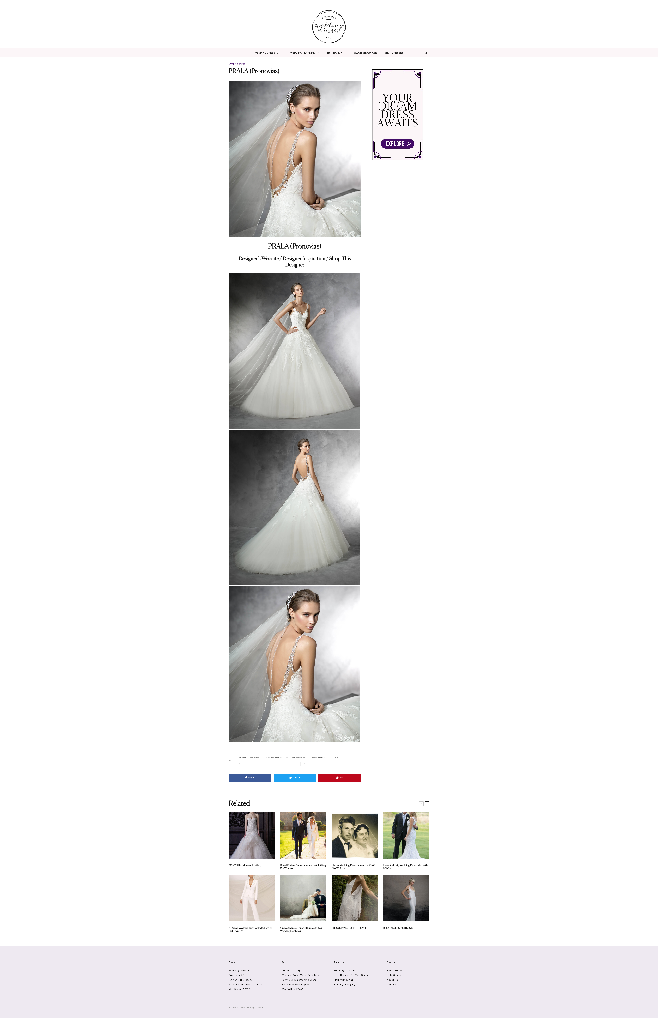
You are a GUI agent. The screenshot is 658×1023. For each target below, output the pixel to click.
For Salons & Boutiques (295, 984)
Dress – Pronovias (319, 758)
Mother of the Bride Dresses (246, 984)
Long (336, 758)
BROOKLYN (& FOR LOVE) (398, 928)
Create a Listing (291, 970)
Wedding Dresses (239, 970)
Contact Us (393, 984)
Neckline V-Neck (247, 764)
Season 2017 (267, 764)
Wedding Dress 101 (266, 52)
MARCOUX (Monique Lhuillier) (245, 865)
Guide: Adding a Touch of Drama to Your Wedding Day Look (301, 929)
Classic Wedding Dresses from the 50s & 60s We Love (353, 867)
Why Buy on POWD (239, 989)
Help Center (394, 975)
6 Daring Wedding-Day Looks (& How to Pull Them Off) (250, 929)
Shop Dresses (394, 52)
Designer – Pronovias (249, 758)
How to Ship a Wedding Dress (299, 980)
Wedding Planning (303, 52)
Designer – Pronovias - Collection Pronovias (285, 758)
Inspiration (334, 52)
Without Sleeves (312, 764)
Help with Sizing (344, 980)
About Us (392, 980)
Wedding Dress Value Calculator (301, 975)
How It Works (395, 970)
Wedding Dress (237, 64)
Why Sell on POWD (293, 989)
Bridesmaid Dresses (241, 975)
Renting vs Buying (344, 984)
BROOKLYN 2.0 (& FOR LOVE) (349, 928)
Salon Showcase (365, 52)
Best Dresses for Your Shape (351, 975)
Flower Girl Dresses (241, 980)
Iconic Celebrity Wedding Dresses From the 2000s (406, 867)
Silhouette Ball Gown (288, 764)
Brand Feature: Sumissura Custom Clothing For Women (303, 867)
